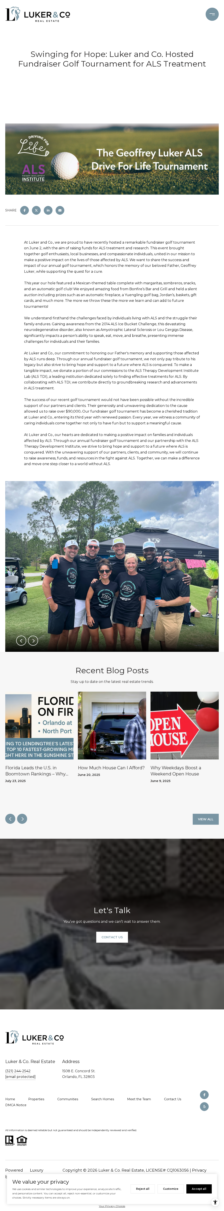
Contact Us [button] (112, 937)
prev (21, 641)
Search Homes (102, 1099)
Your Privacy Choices (112, 1206)
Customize (170, 1188)
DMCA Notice (15, 1105)
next (33, 641)
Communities (67, 1099)
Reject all (142, 1188)
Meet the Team (139, 1099)
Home (10, 1099)
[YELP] (204, 1106)
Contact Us (172, 1099)
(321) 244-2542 (18, 1071)
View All (206, 819)
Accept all (199, 1188)
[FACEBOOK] (204, 1094)
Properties (36, 1099)
